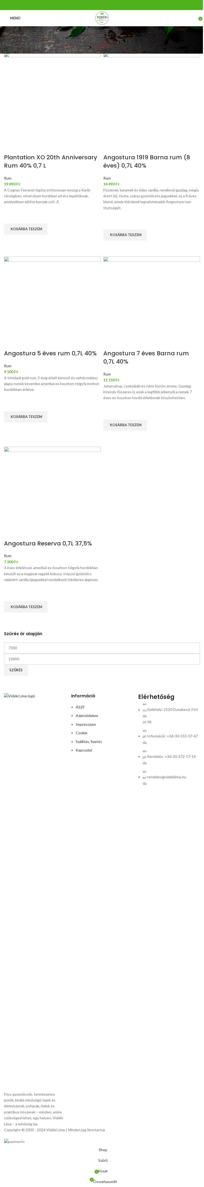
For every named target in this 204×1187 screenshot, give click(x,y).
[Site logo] (102, 17)
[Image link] (35, 891)
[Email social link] (105, 5)
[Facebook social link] (99, 5)
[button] (26, 229)
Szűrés (16, 670)
